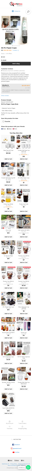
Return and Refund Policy (14, 465)
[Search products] (28, 11)
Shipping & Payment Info (24, 464)
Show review (5, 95)
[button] (6, 121)
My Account (9, 423)
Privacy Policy (13, 464)
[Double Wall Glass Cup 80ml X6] (24, 142)
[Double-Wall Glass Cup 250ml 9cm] (24, 374)
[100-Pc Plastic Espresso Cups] (24, 348)
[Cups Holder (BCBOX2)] (8, 400)
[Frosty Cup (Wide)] (8, 196)
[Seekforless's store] (16, 4)
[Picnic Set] (8, 222)
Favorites (9, 428)
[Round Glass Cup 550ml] (8, 324)
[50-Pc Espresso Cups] (8, 348)
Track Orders (22, 423)
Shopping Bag (22, 428)
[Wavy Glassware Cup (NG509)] (24, 298)
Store (2, 53)
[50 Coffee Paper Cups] (24, 169)
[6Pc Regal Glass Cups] (8, 298)
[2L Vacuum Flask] (8, 247)
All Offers (9, 53)
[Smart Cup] (24, 324)
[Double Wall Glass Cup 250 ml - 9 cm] (8, 169)
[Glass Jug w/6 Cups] (8, 142)
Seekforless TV (5, 464)
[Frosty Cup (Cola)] (24, 196)
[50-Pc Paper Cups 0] (16, 30)
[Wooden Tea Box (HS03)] (8, 374)
